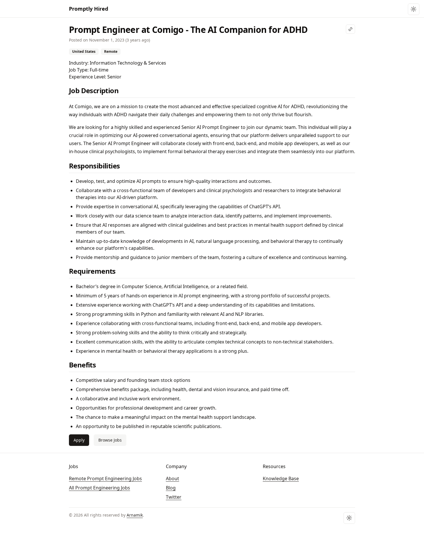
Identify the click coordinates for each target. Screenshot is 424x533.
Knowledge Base (281, 478)
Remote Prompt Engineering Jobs (105, 478)
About (172, 478)
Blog (171, 488)
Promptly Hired (88, 8)
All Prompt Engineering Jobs (99, 488)
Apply (79, 440)
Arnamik (135, 515)
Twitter (173, 497)
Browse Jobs (110, 440)
